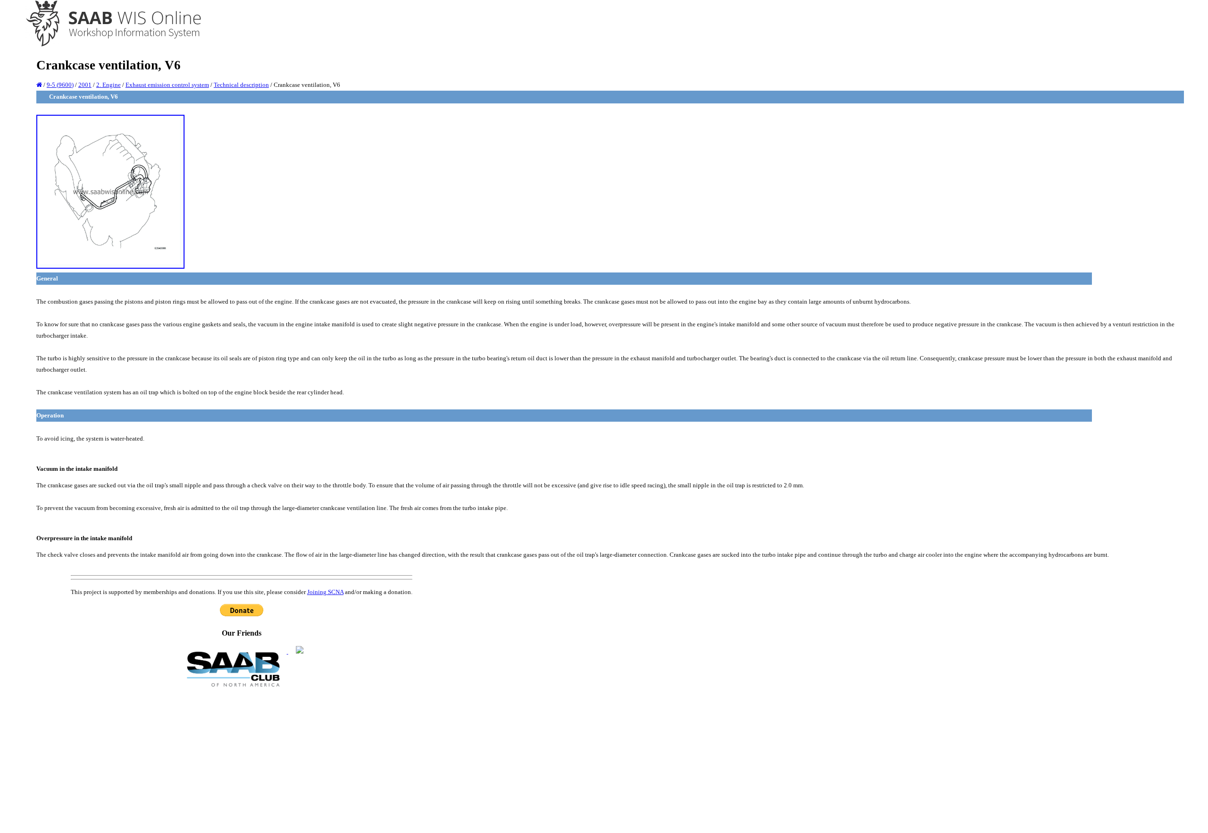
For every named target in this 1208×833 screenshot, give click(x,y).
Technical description (241, 84)
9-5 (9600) (60, 84)
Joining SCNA (325, 591)
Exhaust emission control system (167, 84)
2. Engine (108, 84)
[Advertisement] (241, 759)
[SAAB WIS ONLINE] (107, 45)
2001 (85, 84)
